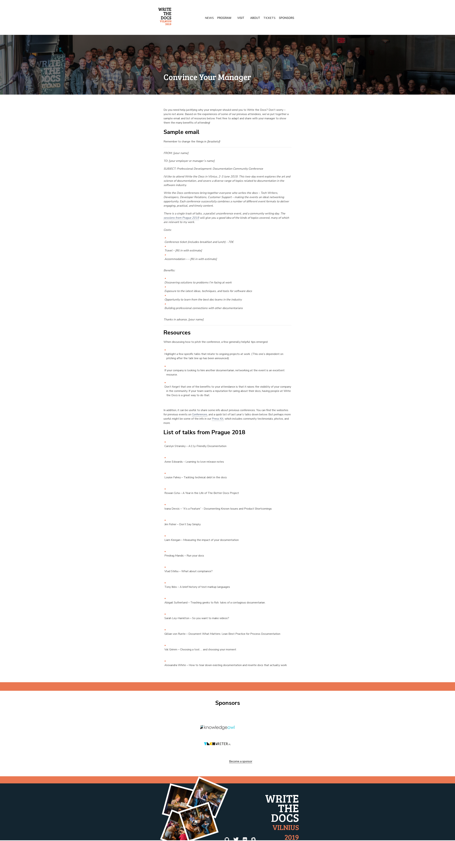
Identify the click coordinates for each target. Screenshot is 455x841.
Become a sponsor (240, 761)
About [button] (255, 18)
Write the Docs (164, 16)
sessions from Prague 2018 (181, 218)
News (209, 18)
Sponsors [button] (286, 18)
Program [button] (224, 18)
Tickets (269, 18)
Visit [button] (240, 18)
